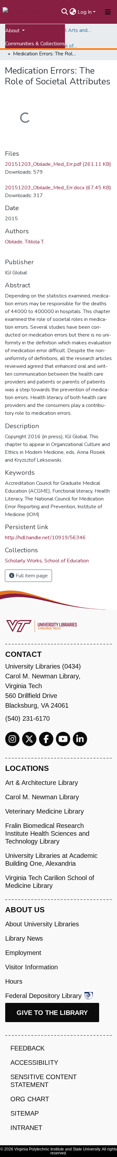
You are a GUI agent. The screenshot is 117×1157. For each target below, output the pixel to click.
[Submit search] (65, 12)
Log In (85, 12)
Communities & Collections (35, 43)
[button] (73, 12)
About (13, 30)
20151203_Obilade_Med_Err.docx (58, 187)
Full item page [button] (31, 575)
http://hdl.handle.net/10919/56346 (45, 537)
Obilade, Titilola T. (25, 241)
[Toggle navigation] (108, 12)
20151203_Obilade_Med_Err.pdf (58, 164)
